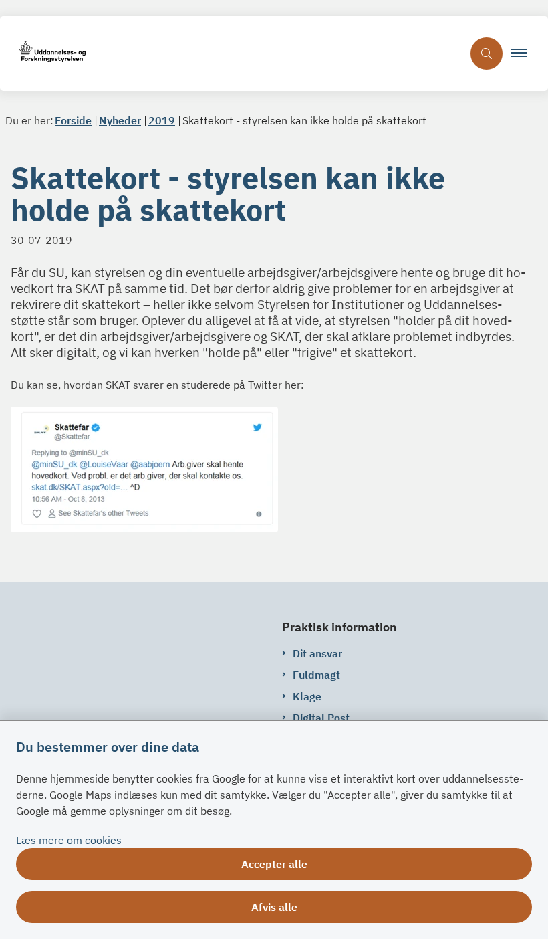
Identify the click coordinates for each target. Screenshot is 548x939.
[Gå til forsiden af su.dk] (231, 54)
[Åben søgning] (486, 53)
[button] (524, 53)
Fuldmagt (316, 675)
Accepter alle (274, 864)
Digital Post (321, 717)
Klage (307, 696)
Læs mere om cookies (69, 840)
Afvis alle (274, 907)
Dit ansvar (317, 653)
